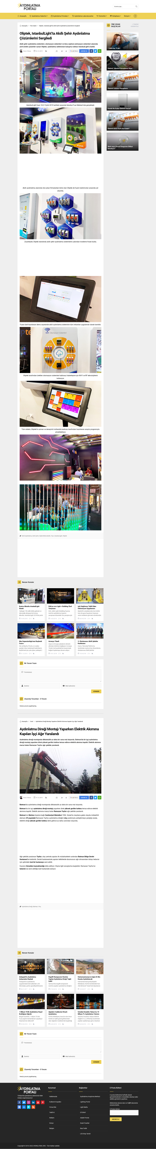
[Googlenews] (19, 1107)
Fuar (52, 536)
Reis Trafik (83, 1128)
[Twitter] (24, 1102)
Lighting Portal (85, 1102)
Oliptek (65, 536)
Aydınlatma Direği (27, 906)
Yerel (31, 721)
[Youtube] (38, 1102)
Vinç (39, 906)
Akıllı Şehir (35, 536)
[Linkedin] (33, 1102)
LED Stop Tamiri (85, 1134)
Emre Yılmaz (27, 51)
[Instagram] (28, 1102)
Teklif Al (51, 1112)
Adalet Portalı (84, 1118)
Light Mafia (84, 1107)
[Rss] (33, 1107)
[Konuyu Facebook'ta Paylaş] (91, 51)
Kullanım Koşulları (55, 1102)
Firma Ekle (52, 1107)
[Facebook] (19, 1102)
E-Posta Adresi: (115, 1109)
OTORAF (83, 1112)
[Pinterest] (42, 1102)
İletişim (51, 1128)
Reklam (51, 1118)
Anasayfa (24, 26)
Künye (51, 1123)
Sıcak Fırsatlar (84, 1123)
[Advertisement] (10, 54)
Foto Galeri (33, 26)
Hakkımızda (53, 1096)
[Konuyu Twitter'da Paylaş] (95, 51)
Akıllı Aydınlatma (27, 536)
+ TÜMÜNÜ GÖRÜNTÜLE (134, 25)
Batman (35, 906)
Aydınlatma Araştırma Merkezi (90, 1096)
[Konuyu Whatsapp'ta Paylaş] (99, 51)
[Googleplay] (28, 1107)
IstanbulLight (58, 536)
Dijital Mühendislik (44, 536)
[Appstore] (24, 1107)
